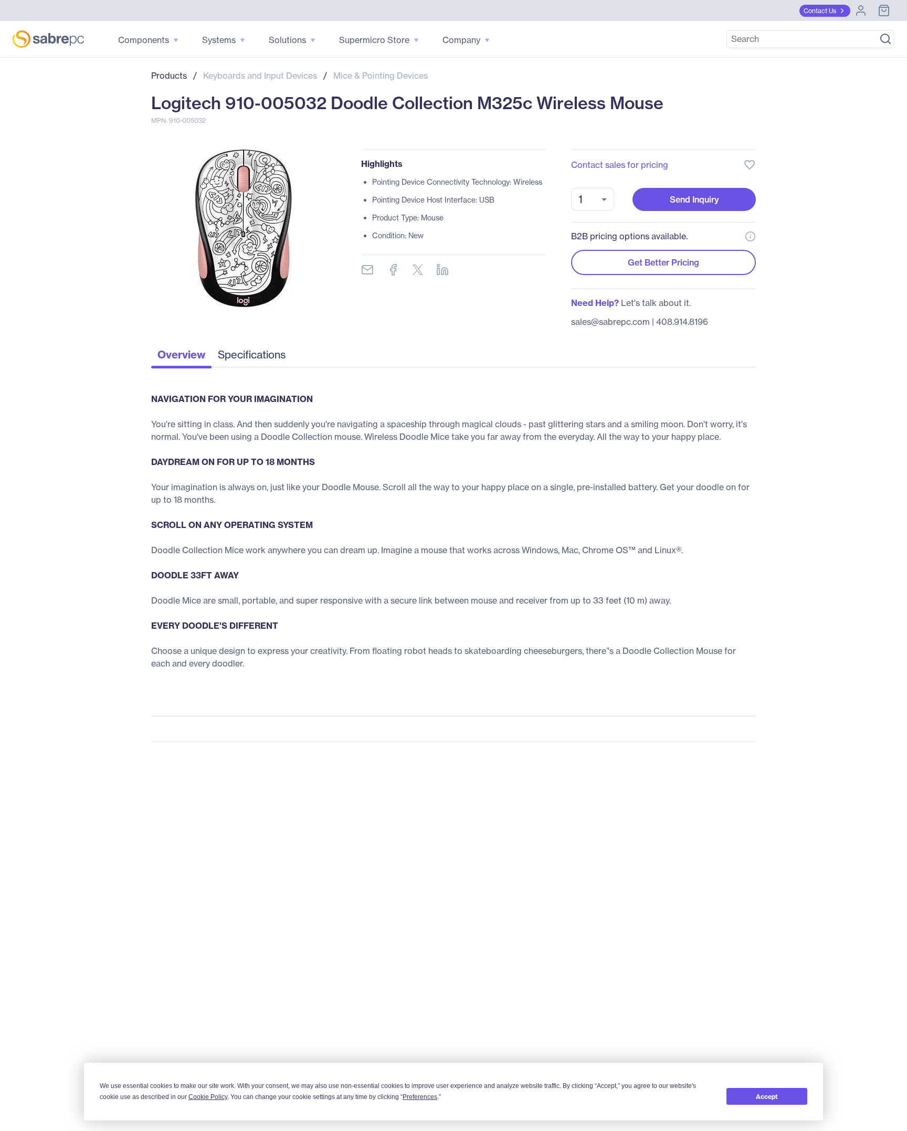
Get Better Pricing (663, 262)
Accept (767, 1097)
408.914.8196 (682, 321)
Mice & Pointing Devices (380, 75)
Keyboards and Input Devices (260, 75)
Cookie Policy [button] (207, 1097)
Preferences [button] (420, 1097)
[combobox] (592, 199)
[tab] (181, 357)
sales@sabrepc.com (610, 321)
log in (685, 137)
